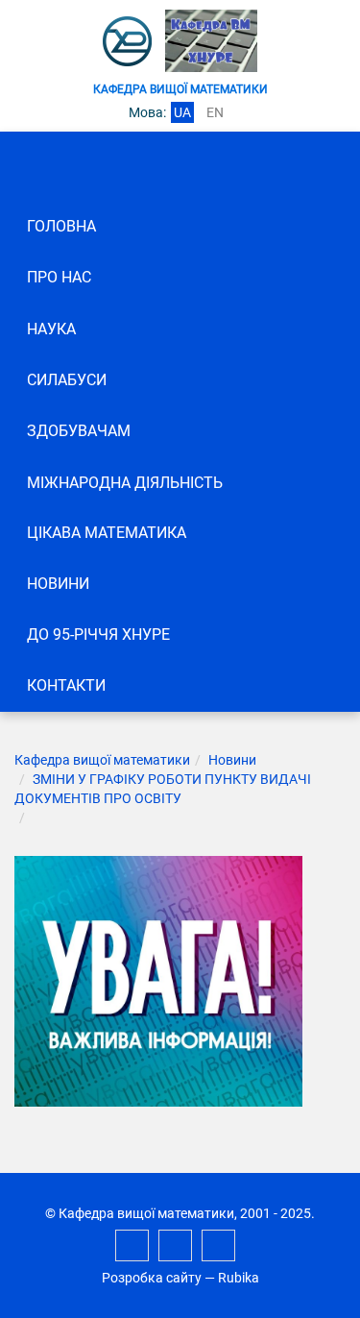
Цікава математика (106, 533)
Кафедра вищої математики (102, 760)
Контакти (66, 685)
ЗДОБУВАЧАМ (79, 431)
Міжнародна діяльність (125, 483)
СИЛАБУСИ (67, 380)
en (215, 112)
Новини (58, 583)
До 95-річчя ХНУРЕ (98, 634)
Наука (51, 329)
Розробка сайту (152, 1277)
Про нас (59, 277)
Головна (61, 226)
